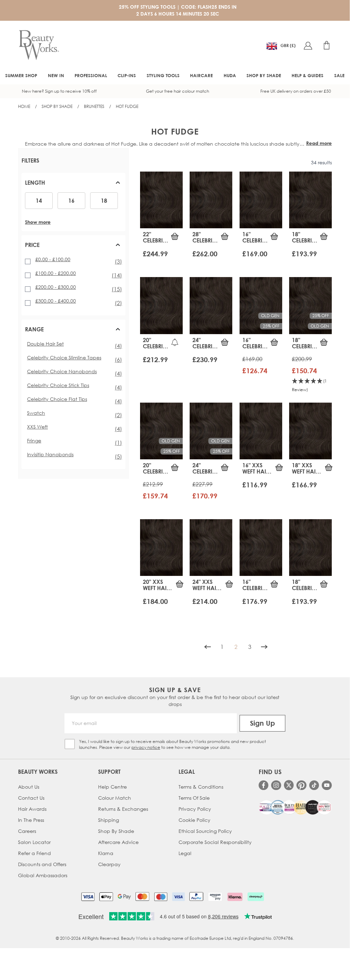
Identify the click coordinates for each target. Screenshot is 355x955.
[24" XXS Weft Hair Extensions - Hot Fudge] (211, 547)
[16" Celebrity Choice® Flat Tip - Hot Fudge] (261, 200)
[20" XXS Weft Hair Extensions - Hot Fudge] (161, 547)
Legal (185, 853)
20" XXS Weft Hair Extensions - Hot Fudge (158, 585)
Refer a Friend (34, 853)
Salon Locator (34, 842)
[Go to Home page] (39, 45)
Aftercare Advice (118, 842)
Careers (27, 831)
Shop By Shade (57, 106)
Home (24, 106)
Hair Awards (32, 809)
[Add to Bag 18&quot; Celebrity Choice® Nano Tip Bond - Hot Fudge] (324, 342)
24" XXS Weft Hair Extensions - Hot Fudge (208, 585)
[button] (73, 185)
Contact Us (31, 798)
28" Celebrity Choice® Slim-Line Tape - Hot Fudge (205, 237)
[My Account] (307, 45)
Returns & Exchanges (123, 809)
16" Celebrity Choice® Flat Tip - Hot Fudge (255, 237)
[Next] (264, 647)
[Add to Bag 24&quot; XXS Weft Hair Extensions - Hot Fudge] (229, 584)
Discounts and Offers (42, 864)
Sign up (262, 723)
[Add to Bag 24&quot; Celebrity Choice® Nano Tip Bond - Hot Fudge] (224, 467)
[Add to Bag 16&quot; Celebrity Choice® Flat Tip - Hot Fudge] (274, 236)
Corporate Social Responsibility (215, 842)
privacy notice (145, 747)
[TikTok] (314, 785)
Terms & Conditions (201, 786)
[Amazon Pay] (215, 896)
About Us (28, 786)
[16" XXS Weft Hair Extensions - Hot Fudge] (261, 431)
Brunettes (94, 106)
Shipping (108, 820)
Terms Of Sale (194, 798)
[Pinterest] (301, 785)
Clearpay (109, 864)
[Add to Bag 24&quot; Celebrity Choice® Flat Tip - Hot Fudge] (224, 342)
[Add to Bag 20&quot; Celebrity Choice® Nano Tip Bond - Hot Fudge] (175, 467)
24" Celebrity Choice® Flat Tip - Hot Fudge (205, 343)
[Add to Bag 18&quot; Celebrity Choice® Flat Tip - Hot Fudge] (324, 236)
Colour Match (114, 798)
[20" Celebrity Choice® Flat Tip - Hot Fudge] (161, 305)
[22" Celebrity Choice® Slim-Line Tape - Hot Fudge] (161, 200)
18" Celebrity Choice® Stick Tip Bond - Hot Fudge (305, 585)
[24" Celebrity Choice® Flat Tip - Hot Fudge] (211, 305)
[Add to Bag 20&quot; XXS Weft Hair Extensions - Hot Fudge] (179, 584)
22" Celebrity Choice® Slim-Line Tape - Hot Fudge (155, 237)
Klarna (105, 853)
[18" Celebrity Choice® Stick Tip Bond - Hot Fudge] (310, 547)
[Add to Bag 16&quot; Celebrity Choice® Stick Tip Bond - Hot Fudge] (274, 584)
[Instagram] (276, 785)
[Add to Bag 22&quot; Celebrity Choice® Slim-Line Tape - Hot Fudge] (175, 236)
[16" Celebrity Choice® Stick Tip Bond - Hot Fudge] (261, 547)
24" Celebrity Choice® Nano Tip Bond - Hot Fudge (205, 468)
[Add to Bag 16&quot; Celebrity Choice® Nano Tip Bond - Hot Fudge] (274, 342)
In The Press (31, 820)
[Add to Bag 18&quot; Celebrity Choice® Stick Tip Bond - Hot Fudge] (324, 584)
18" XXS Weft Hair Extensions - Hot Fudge (307, 468)
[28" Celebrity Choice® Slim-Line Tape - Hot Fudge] (211, 200)
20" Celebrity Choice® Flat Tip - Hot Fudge (155, 343)
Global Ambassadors (42, 875)
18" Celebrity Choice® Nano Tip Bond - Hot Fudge (305, 343)
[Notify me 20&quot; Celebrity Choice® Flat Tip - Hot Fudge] (175, 342)
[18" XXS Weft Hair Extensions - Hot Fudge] (310, 431)
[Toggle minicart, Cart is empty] (326, 45)
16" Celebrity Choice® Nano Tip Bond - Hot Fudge (255, 343)
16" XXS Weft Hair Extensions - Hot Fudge (258, 468)
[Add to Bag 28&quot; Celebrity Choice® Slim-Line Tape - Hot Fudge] (224, 236)
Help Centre (112, 786)
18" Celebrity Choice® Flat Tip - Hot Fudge (305, 237)
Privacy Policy (195, 809)
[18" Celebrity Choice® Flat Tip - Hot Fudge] (310, 200)
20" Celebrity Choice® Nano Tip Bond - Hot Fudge (155, 468)
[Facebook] (264, 785)
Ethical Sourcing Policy (205, 831)
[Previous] (207, 647)
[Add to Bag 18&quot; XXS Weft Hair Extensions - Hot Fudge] (328, 467)
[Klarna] (235, 896)
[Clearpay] (255, 896)
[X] (289, 785)
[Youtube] (327, 785)
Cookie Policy (194, 820)
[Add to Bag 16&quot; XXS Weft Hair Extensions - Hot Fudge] (279, 467)
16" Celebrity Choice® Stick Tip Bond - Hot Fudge (255, 585)
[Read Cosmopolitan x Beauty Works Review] (295, 807)
